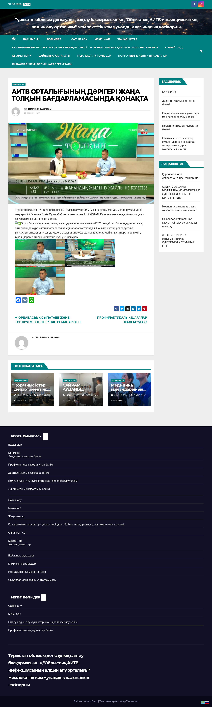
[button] (201, 51)
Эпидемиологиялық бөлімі (25, 456)
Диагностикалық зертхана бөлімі (28, 472)
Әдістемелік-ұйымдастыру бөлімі (29, 489)
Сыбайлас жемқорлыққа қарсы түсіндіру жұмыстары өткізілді (179, 223)
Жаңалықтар (127, 39)
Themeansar (132, 701)
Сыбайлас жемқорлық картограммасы (42, 64)
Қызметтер (20, 55)
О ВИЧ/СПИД (174, 47)
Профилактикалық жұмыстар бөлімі (30, 464)
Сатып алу (79, 39)
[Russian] (207, 702)
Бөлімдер (54, 39)
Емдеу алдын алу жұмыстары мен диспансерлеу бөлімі (43, 480)
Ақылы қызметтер (19, 544)
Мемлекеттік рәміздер (94, 55)
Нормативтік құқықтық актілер (142, 55)
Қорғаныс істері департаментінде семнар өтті (32, 389)
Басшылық (31, 39)
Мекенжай (102, 39)
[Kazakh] (203, 702)
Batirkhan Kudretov (39, 108)
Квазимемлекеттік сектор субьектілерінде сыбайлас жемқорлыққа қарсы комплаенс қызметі (85, 47)
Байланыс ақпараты (54, 55)
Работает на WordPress (86, 701)
